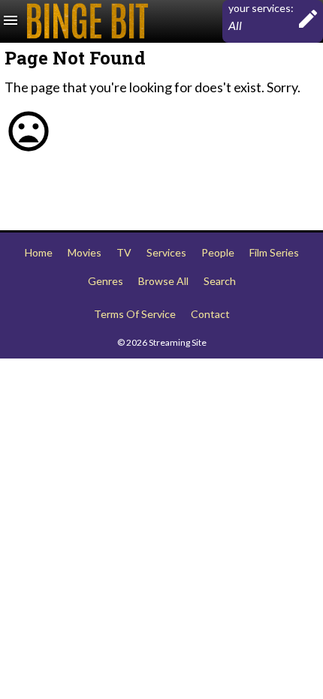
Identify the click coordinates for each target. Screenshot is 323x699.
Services (166, 252)
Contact (210, 314)
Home (39, 252)
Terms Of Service (135, 314)
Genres (105, 280)
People (217, 252)
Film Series (274, 252)
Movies (84, 252)
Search (220, 280)
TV (123, 252)
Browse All (163, 280)
